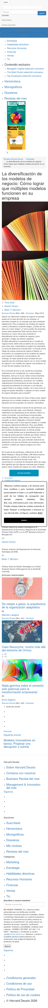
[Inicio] (24, 7)
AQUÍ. (40, 513)
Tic (8, 59)
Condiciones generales (21, 977)
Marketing (12, 862)
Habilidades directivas (18, 44)
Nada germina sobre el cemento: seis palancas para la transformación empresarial (23, 688)
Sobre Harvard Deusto (20, 767)
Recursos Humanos (16, 48)
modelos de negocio (12, 480)
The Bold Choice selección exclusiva (25, 72)
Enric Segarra (8, 699)
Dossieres (10, 92)
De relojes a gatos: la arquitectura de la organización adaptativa (24, 605)
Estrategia (12, 40)
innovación (8, 478)
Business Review (8, 313)
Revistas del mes (15, 98)
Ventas (10, 55)
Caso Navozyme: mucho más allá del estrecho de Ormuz (23, 648)
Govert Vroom (11, 306)
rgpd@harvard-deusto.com (14, 934)
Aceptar (24, 520)
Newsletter (24, 35)
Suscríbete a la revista (24, 30)
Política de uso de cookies (23, 995)
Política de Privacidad (20, 989)
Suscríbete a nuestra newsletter (17, 900)
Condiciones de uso (19, 983)
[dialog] (24, 504)
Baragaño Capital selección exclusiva (25, 68)
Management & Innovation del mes (23, 786)
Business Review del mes (23, 778)
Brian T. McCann (12, 309)
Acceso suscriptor (9, 25)
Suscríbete (13, 823)
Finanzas (11, 51)
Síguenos (8, 791)
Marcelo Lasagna (10, 614)
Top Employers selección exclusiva (24, 75)
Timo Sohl (9, 302)
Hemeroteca (6, 20)
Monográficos (13, 87)
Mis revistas (14, 845)
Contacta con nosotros (21, 773)
